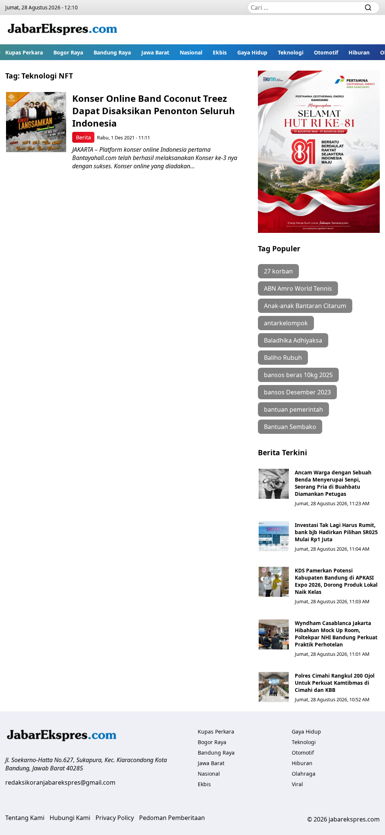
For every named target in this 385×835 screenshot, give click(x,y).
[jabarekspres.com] (62, 29)
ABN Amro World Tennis (298, 288)
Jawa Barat (155, 52)
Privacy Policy (114, 818)
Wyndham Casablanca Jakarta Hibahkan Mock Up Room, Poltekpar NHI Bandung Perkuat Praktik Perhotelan (336, 633)
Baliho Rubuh (283, 357)
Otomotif (326, 52)
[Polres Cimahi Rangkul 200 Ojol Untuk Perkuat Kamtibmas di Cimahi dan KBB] (274, 687)
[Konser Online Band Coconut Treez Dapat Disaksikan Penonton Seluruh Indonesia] (36, 122)
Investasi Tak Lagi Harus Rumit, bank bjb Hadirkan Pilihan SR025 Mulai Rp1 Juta (336, 532)
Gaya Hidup (252, 52)
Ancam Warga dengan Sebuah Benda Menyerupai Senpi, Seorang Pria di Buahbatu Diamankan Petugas (333, 483)
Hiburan (359, 52)
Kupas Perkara (24, 52)
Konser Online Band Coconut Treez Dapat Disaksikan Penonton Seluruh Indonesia (153, 110)
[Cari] (368, 8)
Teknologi (290, 52)
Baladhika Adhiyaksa (293, 340)
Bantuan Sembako (290, 427)
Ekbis (220, 52)
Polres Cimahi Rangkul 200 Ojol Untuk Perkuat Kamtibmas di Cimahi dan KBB (334, 682)
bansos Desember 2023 (297, 392)
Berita (83, 137)
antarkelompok (286, 323)
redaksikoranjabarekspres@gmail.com (60, 782)
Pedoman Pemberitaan (172, 818)
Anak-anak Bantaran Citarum (305, 306)
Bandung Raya (112, 52)
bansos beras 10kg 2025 (298, 375)
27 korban (278, 271)
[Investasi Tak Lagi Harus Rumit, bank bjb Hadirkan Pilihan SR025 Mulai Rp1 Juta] (274, 536)
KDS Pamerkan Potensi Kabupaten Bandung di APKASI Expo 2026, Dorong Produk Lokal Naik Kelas (336, 581)
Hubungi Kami (70, 818)
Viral (297, 784)
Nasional (191, 52)
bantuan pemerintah (293, 409)
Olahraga (303, 773)
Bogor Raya (68, 52)
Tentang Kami (24, 818)
